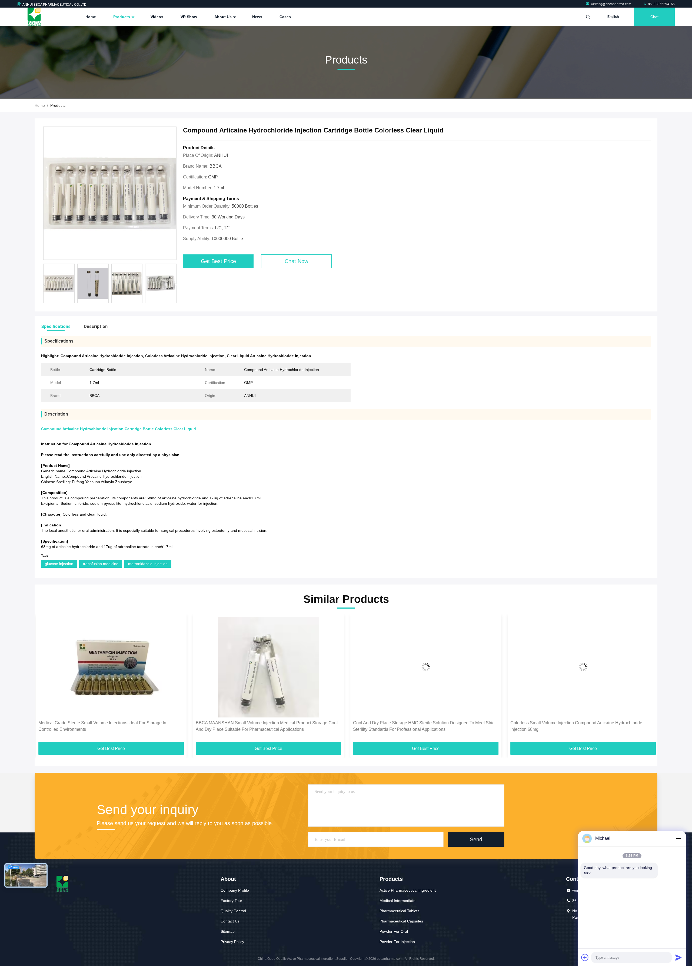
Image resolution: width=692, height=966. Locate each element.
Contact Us (230, 921)
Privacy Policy (232, 942)
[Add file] (585, 957)
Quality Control (233, 911)
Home (90, 17)
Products (122, 17)
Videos (157, 17)
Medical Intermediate (397, 900)
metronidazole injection (148, 564)
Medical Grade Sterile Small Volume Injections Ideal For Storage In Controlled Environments (101, 726)
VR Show (189, 17)
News (257, 17)
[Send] (678, 957)
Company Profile (235, 890)
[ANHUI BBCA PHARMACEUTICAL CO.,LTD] (34, 17)
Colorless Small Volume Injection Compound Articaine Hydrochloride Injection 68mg (575, 726)
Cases (285, 17)
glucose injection (59, 564)
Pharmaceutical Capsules (401, 921)
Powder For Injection (397, 942)
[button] (175, 285)
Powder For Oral (394, 931)
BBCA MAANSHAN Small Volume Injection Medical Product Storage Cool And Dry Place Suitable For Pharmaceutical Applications (266, 726)
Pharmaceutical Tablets (399, 911)
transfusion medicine (100, 564)
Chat (654, 17)
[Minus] (678, 838)
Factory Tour (231, 900)
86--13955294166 (661, 4)
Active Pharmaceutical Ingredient (408, 890)
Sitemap (228, 931)
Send (476, 839)
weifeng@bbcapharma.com (611, 4)
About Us (223, 17)
